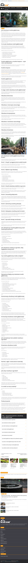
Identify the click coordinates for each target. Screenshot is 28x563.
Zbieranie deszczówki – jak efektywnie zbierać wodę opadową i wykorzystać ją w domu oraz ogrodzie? (14, 496)
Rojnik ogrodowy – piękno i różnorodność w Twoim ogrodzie (14, 465)
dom (1, 532)
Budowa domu (13, 7)
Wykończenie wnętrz (19, 7)
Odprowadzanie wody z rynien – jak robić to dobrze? (12, 510)
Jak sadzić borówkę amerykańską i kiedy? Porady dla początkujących (4, 465)
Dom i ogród (6, 9)
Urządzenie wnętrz (7, 7)
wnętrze (2, 540)
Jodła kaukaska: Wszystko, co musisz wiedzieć (6, 454)
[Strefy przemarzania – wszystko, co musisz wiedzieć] (3, 507)
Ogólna (1, 537)
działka (1, 535)
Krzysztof (7, 31)
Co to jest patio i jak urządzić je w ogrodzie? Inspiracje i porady (23, 465)
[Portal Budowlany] (1, 8)
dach (1, 531)
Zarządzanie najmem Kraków (4, 556)
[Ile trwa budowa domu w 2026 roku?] (3, 503)
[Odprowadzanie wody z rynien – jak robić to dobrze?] (3, 511)
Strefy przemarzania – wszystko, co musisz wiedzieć (12, 506)
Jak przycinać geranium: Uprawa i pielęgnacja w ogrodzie (22, 454)
